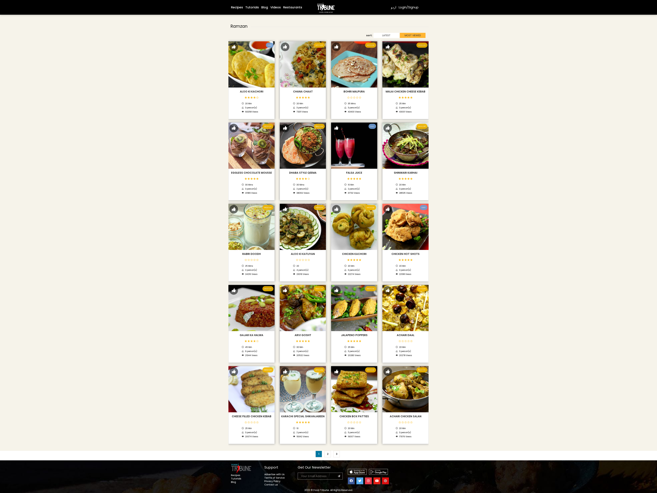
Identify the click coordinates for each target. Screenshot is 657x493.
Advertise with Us (274, 474)
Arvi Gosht (303, 335)
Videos (275, 7)
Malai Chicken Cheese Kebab (405, 91)
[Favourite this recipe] (233, 47)
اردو (393, 7)
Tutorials (252, 7)
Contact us (271, 484)
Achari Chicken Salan (405, 416)
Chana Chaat (303, 91)
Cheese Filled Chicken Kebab (251, 416)
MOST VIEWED (413, 35)
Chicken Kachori (354, 254)
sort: (369, 35)
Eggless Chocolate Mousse (251, 172)
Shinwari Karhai (405, 172)
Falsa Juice (354, 172)
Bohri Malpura (354, 91)
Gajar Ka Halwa (251, 335)
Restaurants (292, 7)
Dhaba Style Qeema (303, 172)
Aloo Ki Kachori (251, 91)
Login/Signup (408, 7)
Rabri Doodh (251, 254)
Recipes (237, 7)
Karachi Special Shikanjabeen (303, 416)
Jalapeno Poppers (354, 335)
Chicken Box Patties (354, 416)
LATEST (386, 35)
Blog (264, 7)
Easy (270, 45)
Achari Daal (405, 335)
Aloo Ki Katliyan (303, 254)
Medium (319, 45)
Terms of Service (274, 477)
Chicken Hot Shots (405, 254)
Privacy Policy (272, 481)
